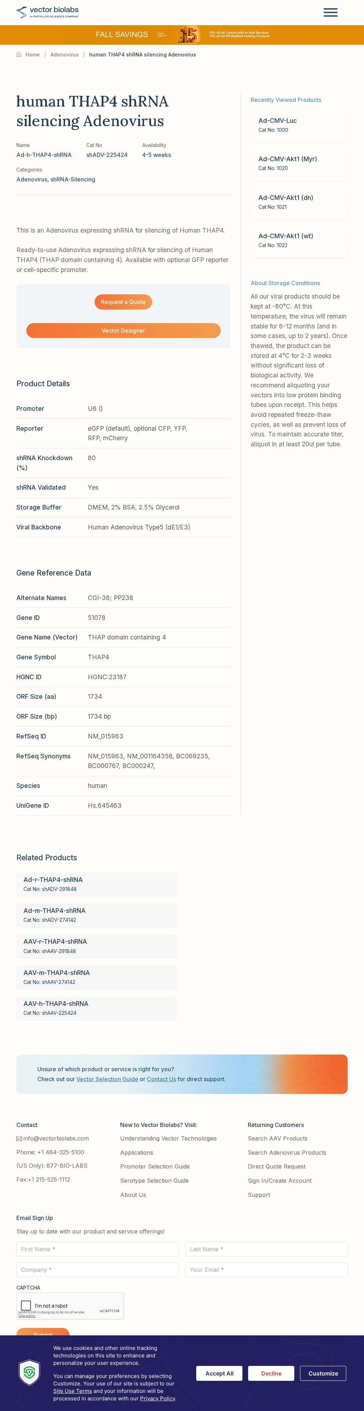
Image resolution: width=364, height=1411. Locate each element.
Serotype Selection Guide (154, 1180)
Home (33, 54)
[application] (182, 1373)
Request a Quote (123, 301)
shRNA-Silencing (72, 179)
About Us (133, 1194)
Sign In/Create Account (279, 1180)
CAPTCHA (28, 1288)
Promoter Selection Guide (155, 1166)
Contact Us (161, 1079)
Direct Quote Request (276, 1166)
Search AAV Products (277, 1138)
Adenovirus (64, 54)
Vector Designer (123, 330)
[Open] (330, 12)
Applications (136, 1152)
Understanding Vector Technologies (168, 1138)
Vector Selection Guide (107, 1079)
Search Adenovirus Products (287, 1152)
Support (259, 1194)
